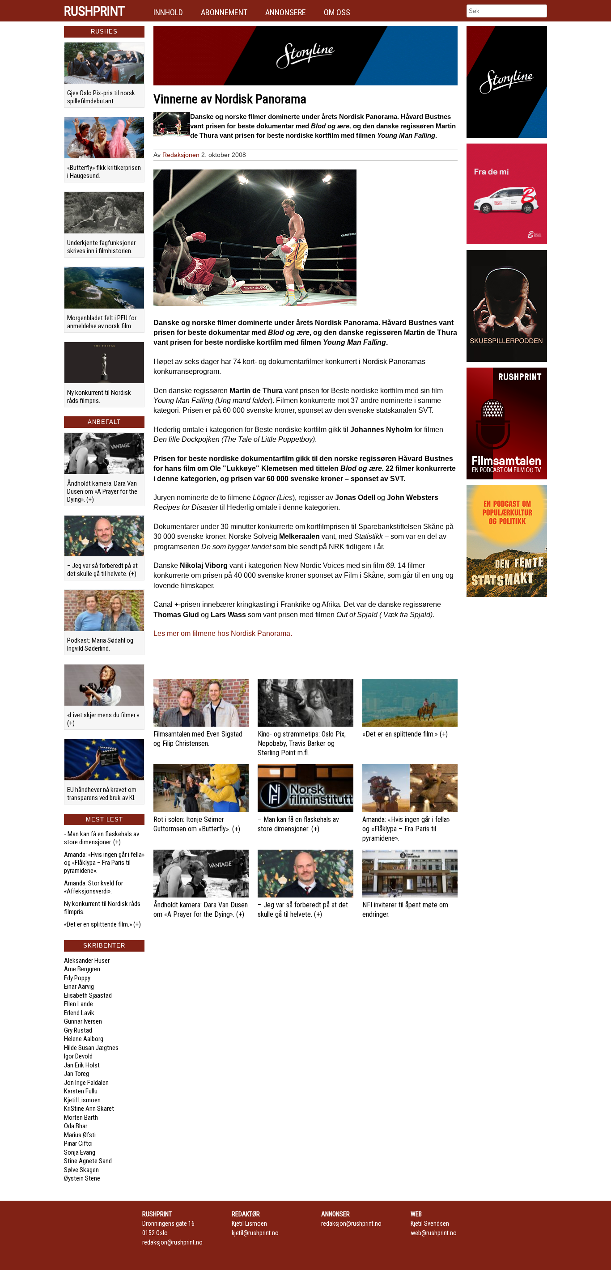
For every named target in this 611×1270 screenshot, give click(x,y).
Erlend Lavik (79, 1013)
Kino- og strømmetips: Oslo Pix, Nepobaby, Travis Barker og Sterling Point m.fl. (302, 743)
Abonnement (224, 12)
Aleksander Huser (87, 961)
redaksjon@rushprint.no (172, 1242)
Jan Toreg (76, 1074)
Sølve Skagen (81, 1170)
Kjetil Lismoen (82, 1100)
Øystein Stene (82, 1178)
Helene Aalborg (83, 1039)
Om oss (337, 12)
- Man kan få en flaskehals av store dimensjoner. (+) (101, 838)
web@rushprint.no (434, 1232)
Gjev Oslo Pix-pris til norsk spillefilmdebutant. (101, 97)
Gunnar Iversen (83, 1021)
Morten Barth (81, 1117)
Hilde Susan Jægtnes (91, 1048)
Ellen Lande (78, 1004)
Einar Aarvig (79, 986)
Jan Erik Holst (82, 1065)
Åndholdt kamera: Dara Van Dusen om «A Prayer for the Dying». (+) (102, 491)
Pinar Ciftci (78, 1143)
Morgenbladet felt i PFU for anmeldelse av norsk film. (101, 322)
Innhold (168, 12)
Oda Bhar (75, 1126)
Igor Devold (78, 1056)
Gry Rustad (78, 1030)
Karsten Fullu (81, 1091)
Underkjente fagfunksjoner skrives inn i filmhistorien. (101, 247)
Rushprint (94, 11)
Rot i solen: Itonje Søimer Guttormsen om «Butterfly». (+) (196, 824)
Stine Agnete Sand (88, 1161)
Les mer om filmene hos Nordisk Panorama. (222, 633)
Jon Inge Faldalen (86, 1083)
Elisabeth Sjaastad (88, 995)
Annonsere (285, 12)
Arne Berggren (82, 969)
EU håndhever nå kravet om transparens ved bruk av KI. (101, 794)
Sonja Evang (79, 1152)
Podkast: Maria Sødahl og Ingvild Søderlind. (100, 644)
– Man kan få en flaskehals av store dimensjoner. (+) (298, 824)
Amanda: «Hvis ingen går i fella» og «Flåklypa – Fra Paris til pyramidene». (104, 863)
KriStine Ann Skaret (89, 1109)
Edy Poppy (77, 978)
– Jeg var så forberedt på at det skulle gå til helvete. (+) (102, 570)
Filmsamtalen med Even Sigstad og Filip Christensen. (197, 739)
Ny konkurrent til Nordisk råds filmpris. (99, 397)
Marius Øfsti (80, 1135)
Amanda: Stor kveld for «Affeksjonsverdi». (93, 887)
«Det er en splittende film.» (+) (102, 924)
